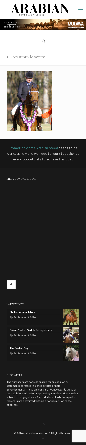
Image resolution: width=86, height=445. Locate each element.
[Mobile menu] (80, 8)
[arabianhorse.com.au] (40, 9)
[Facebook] (43, 439)
